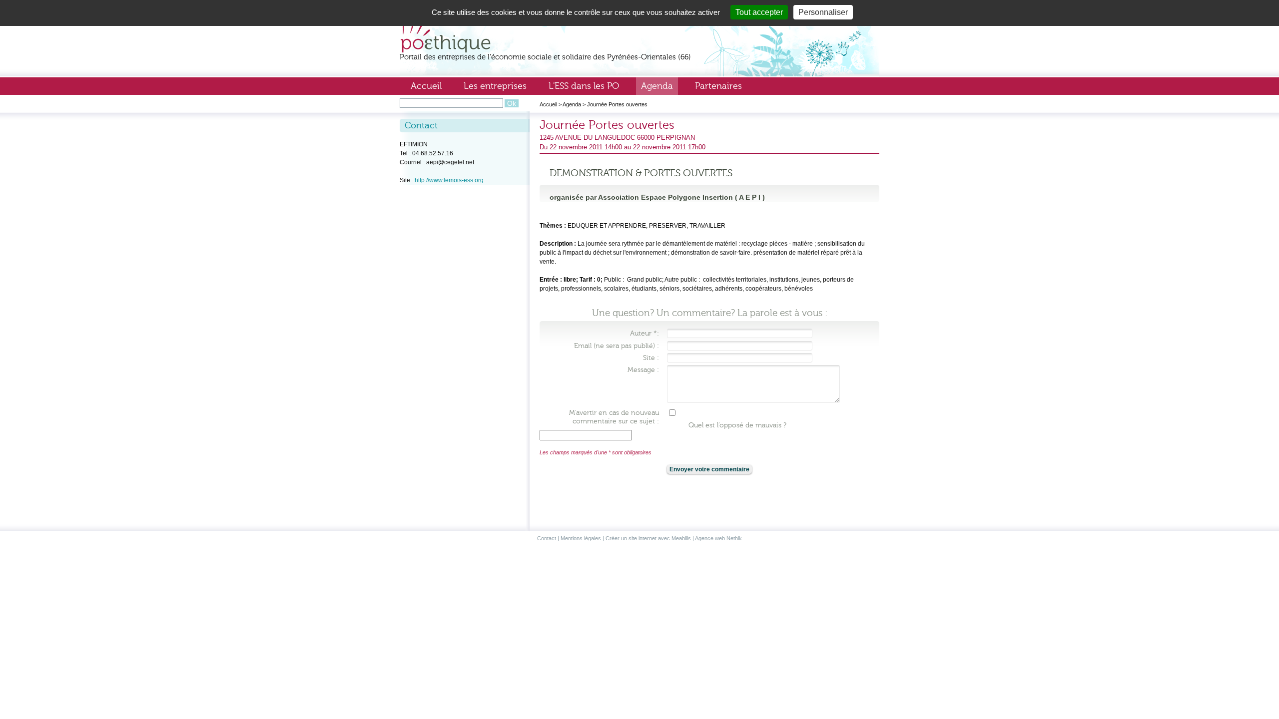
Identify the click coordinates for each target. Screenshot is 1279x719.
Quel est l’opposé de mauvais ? (737, 425)
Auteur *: (644, 333)
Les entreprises (495, 85)
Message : (643, 369)
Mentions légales (581, 538)
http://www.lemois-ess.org (449, 180)
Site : (651, 358)
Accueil (426, 85)
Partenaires (718, 85)
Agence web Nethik (718, 538)
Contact (546, 538)
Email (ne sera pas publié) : (616, 346)
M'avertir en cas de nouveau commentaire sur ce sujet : (614, 416)
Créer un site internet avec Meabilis (648, 538)
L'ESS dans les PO (584, 85)
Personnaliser (823, 12)
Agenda (657, 85)
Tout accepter (759, 12)
